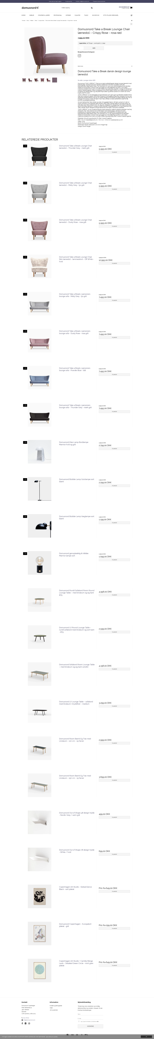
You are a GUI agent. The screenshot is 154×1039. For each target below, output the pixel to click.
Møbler (31, 15)
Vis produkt (114, 152)
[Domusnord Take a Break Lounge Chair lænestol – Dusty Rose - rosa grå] (40, 236)
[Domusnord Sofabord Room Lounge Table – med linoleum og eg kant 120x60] (40, 680)
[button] (131, 24)
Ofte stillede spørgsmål (110, 15)
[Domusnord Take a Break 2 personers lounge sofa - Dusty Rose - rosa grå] (40, 347)
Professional (58, 15)
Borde (23, 15)
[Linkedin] (25, 1023)
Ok (146, 1036)
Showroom (95, 15)
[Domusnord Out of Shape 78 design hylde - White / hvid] (40, 866)
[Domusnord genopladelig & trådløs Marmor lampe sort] (40, 569)
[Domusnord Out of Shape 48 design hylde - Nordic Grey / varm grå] (40, 829)
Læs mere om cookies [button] (52, 1036)
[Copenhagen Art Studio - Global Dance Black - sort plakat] (40, 903)
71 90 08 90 (26, 1017)
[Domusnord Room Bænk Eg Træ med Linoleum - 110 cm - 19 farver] (40, 754)
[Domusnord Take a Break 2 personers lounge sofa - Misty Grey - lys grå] (40, 310)
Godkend (90, 1026)
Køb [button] (93, 48)
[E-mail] (90, 1018)
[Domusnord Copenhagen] (30, 7)
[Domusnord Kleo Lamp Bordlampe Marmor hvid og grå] (40, 458)
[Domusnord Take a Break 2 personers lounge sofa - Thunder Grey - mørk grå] (40, 421)
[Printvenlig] (131, 20)
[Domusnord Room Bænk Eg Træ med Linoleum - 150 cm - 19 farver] (40, 791)
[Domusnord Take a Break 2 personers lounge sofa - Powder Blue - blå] (40, 384)
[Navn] (90, 1014)
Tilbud (86, 15)
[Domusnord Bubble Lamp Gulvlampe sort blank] (40, 495)
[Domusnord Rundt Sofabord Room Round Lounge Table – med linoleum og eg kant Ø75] (40, 606)
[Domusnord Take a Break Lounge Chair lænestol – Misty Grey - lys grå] (40, 199)
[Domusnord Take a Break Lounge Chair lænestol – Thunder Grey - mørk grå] (40, 161)
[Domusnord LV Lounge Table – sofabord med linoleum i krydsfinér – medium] (40, 717)
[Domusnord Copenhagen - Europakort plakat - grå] (40, 940)
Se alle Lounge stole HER (86, 80)
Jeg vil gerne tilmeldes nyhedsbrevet (92, 1021)
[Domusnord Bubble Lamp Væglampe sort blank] (40, 532)
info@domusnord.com (29, 1020)
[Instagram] (29, 1023)
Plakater (77, 15)
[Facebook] (22, 1023)
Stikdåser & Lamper (44, 15)
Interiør (68, 15)
